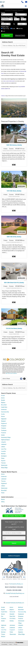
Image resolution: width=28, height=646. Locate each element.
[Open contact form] (26, 2)
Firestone (3, 428)
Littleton (3, 446)
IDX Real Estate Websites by (8, 642)
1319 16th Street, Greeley (14, 191)
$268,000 (21, 278)
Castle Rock (4, 407)
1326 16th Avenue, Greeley (14, 145)
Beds (15, 17)
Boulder (3, 400)
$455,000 (21, 324)
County (3, 12)
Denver (3, 416)
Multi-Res (20, 28)
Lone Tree (3, 449)
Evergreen (3, 425)
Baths (22, 17)
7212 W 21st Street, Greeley (14, 328)
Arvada (3, 395)
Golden (3, 435)
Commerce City (5, 412)
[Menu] (26, 6)
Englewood (4, 423)
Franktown (3, 430)
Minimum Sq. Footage (7, 17)
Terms (10, 644)
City (16, 12)
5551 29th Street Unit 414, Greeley (14, 282)
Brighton (3, 402)
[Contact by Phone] (22, 2)
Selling (2, 501)
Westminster (4, 465)
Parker (2, 458)
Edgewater (3, 419)
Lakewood (3, 444)
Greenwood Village (5, 437)
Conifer (3, 414)
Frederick (3, 432)
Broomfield (3, 405)
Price (2, 22)
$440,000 (21, 140)
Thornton (3, 463)
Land (3, 31)
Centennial (3, 409)
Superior (3, 460)
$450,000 (21, 232)
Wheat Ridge (4, 467)
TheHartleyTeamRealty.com (16, 583)
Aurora (3, 398)
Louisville (3, 451)
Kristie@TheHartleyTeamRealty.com (15, 602)
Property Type (5, 26)
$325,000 (21, 186)
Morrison (3, 453)
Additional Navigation (14, 556)
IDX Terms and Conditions (11, 373)
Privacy (15, 644)
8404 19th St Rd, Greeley (14, 237)
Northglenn (4, 456)
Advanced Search (20, 35)
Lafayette (3, 442)
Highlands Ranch (5, 439)
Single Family (5, 28)
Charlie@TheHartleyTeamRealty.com (15, 593)
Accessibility (4, 644)
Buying (3, 499)
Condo (13, 28)
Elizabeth (3, 421)
